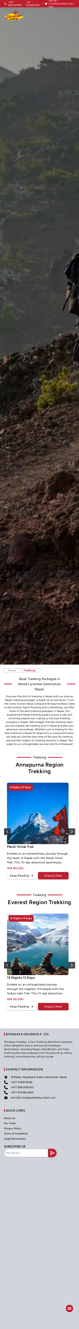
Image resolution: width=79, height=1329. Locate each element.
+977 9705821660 (22, 1092)
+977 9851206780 (15, 3)
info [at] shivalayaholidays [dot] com (33, 1097)
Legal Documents (15, 1138)
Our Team (10, 1123)
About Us (10, 1118)
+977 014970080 (22, 1082)
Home (12, 670)
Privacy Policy (12, 1128)
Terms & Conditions (16, 1133)
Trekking (29, 670)
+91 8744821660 (33, 3)
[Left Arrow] (7, 831)
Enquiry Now (53, 875)
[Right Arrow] (72, 831)
